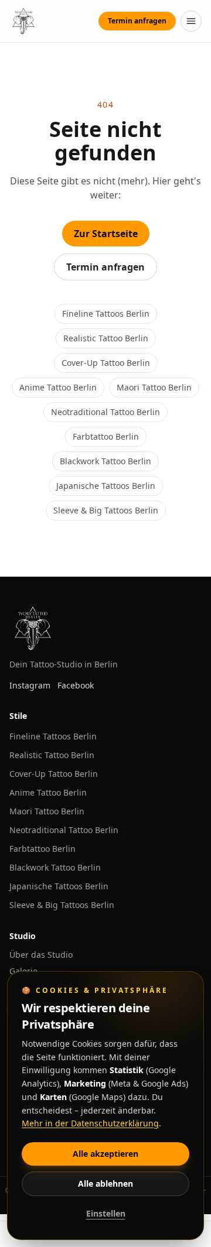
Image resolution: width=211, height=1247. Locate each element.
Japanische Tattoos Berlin (105, 485)
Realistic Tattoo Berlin (105, 338)
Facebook (75, 685)
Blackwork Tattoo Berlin (105, 461)
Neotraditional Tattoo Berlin (105, 411)
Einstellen (105, 1213)
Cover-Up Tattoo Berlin (106, 362)
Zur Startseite (106, 233)
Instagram (29, 685)
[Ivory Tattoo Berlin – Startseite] (23, 21)
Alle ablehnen (105, 1183)
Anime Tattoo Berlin (58, 387)
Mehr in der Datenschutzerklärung (90, 1123)
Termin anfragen (137, 21)
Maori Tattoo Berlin (154, 387)
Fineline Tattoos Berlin (105, 313)
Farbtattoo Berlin (106, 436)
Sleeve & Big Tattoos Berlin (105, 510)
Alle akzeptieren (105, 1153)
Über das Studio (41, 954)
